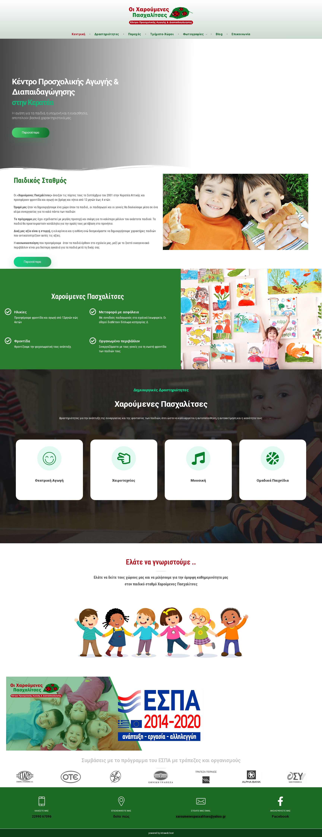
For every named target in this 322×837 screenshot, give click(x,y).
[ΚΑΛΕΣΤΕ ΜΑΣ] (41, 801)
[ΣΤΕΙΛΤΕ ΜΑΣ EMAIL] (201, 801)
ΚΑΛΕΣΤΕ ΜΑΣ (42, 811)
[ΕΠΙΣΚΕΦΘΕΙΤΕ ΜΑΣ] (121, 801)
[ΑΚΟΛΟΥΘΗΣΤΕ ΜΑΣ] (280, 801)
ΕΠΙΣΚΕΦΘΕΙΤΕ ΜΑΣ (121, 811)
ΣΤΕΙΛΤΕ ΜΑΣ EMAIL (201, 811)
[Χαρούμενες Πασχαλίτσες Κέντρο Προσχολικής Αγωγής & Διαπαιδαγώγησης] (161, 15)
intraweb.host (167, 833)
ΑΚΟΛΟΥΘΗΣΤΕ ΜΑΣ (280, 811)
